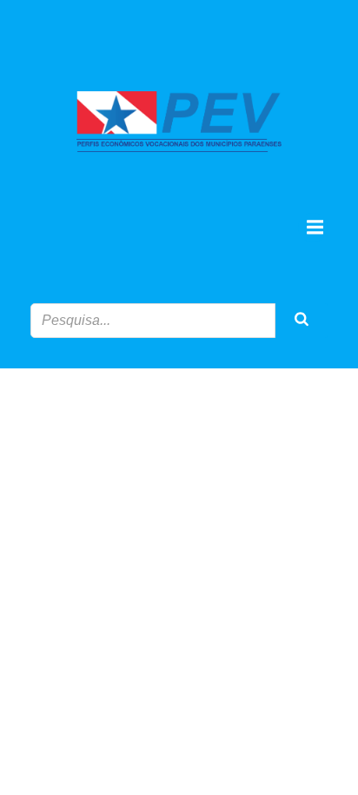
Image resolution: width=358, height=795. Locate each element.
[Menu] (313, 227)
